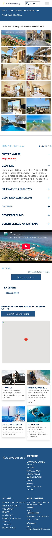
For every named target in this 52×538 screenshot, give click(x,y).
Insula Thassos (34, 487)
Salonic (30, 490)
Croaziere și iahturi (11, 506)
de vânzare (7, 515)
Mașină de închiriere (11, 518)
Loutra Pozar (33, 474)
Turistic (6, 522)
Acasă (3, 26)
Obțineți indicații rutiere (18, 314)
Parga (29, 480)
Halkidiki (10, 26)
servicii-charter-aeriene (13, 503)
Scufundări (7, 509)
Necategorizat (9, 528)
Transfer (6, 525)
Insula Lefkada (33, 471)
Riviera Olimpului (34, 477)
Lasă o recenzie (24, 277)
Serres (30, 483)
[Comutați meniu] (47, 3)
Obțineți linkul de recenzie (39, 272)
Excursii (6, 512)
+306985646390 (33, 513)
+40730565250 (32, 520)
